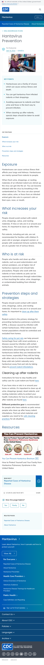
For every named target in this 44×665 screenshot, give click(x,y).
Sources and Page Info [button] (15, 493)
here (37, 380)
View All (8, 553)
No (23, 505)
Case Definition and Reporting (14, 600)
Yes (5, 505)
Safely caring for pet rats (12, 338)
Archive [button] (6, 638)
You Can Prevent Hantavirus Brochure (18, 458)
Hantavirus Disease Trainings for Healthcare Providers (19, 590)
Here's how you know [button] (9, 4)
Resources (5, 156)
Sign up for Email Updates (16, 608)
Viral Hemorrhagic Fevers (13, 31)
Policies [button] (6, 626)
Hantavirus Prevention (11, 572)
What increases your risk (10, 142)
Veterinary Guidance (10, 585)
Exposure (5, 137)
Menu (37, 17)
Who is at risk (6, 146)
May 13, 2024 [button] (10, 51)
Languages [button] (7, 632)
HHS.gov (5, 660)
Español (21, 51)
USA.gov (14, 660)
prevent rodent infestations (21, 367)
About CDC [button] (7, 620)
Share (38, 493)
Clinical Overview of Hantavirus (14, 581)
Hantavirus (7, 17)
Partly (14, 505)
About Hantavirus (38, 24)
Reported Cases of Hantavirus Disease (15, 24)
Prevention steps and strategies (12, 151)
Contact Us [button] (7, 614)
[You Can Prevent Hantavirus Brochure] (22, 444)
